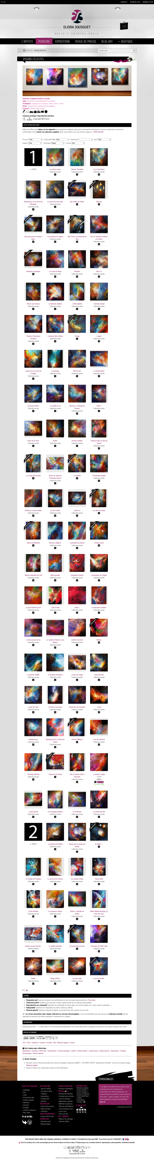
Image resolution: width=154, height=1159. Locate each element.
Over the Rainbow (99, 739)
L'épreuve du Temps (55, 774)
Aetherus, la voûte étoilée (33, 510)
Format (68, 143)
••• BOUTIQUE (125, 41)
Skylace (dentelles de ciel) (33, 575)
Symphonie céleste (77, 575)
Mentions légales (62, 1043)
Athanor (99, 640)
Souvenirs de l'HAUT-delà (99, 946)
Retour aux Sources (33, 304)
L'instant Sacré (99, 543)
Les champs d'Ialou (77, 879)
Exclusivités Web (49, 140)
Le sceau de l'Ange (55, 271)
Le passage (55, 371)
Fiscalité (49, 1043)
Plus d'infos (92, 1000)
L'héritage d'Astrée (33, 774)
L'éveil (99, 707)
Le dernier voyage (99, 774)
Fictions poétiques (64, 1051)
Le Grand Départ (99, 371)
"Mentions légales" (32, 1065)
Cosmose (35, 1051)
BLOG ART (107, 41)
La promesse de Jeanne (55, 237)
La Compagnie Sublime (55, 812)
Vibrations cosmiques (33, 271)
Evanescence (52, 1051)
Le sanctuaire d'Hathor (99, 608)
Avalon (55, 441)
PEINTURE (44, 41)
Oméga (77, 336)
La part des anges (77, 675)
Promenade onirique (99, 476)
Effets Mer (42, 1051)
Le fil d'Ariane (77, 812)
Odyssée (99, 202)
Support (25, 143)
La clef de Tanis (33, 707)
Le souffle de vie (55, 406)
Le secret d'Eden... (99, 979)
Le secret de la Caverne (55, 879)
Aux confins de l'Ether (77, 202)
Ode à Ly (99, 271)
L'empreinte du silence (77, 543)
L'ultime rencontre (77, 640)
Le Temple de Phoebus (33, 879)
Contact (72, 1043)
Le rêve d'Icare (55, 510)
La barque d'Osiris (33, 406)
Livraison (42, 1043)
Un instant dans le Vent (77, 946)
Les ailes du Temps (99, 510)
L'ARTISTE (27, 41)
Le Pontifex (77, 476)
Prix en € (25, 140)
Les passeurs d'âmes (55, 911)
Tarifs (28, 1043)
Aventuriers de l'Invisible (77, 707)
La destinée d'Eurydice (55, 675)
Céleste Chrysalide (77, 169)
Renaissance (115, 1051)
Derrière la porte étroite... (33, 946)
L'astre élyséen (33, 911)
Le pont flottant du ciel (33, 608)
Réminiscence (33, 739)
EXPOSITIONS (62, 41)
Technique (46, 143)
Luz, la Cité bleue (99, 169)
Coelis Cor (77, 510)
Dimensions (75, 140)
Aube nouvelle (55, 575)
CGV (24, 1043)
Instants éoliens (82, 1051)
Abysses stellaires (55, 543)
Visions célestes (40, 50)
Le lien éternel (33, 812)
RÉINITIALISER (98, 132)
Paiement (35, 1043)
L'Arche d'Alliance (77, 739)
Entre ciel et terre (33, 441)
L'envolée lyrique (98, 304)
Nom (95, 140)
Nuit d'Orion (77, 371)
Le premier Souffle (33, 675)
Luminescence (93, 1051)
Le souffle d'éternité (55, 946)
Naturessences (104, 1051)
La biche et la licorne (55, 707)
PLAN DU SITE (135, 2)
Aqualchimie (26, 1051)
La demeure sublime (55, 304)
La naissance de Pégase (99, 575)
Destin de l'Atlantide (33, 543)
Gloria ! (99, 406)
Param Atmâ (99, 879)
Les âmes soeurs (55, 169)
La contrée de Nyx (99, 812)
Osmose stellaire (77, 441)
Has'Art (73, 1051)
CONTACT (124, 2)
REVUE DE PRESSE (85, 41)
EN (4, 2)
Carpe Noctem (99, 675)
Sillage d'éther (55, 979)
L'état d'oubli (55, 608)
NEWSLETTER (148, 2)
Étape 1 (77, 608)
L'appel (99, 336)
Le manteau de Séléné (55, 844)
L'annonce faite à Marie (55, 336)
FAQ (54, 1043)
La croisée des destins (33, 476)
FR (2, 2)
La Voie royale (77, 979)
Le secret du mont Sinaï (55, 202)
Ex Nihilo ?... (99, 844)
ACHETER (100, 782)
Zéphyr (33, 979)
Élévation (77, 271)
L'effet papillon (77, 304)
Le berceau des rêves (33, 640)
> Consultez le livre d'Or (124, 1107)
